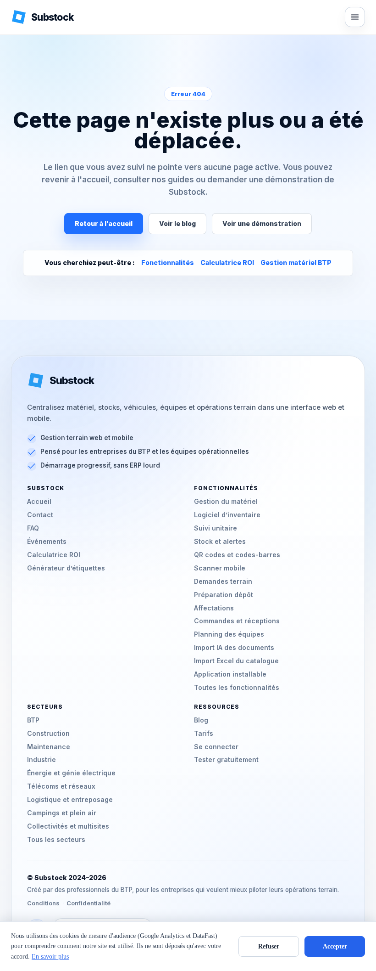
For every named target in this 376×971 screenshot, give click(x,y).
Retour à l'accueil (104, 223)
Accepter (335, 946)
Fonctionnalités (167, 262)
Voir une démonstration (261, 223)
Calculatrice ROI (227, 262)
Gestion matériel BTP (296, 262)
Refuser (268, 946)
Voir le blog (177, 223)
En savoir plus (50, 956)
